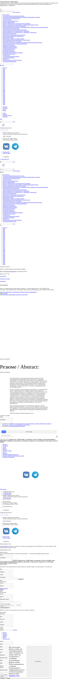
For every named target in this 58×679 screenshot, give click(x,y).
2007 (4, 93)
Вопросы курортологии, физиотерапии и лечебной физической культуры (20, 24)
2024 (4, 71)
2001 (4, 100)
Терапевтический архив (8, 57)
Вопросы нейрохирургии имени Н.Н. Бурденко (14, 26)
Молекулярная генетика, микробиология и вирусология (16, 40)
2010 (4, 89)
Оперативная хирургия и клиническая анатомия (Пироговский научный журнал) (22, 42)
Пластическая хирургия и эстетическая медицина (15, 43)
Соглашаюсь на (6, 423)
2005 (4, 95)
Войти (2, 589)
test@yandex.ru (5, 546)
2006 (4, 94)
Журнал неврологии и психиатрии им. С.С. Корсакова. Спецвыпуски (19, 32)
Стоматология (6, 55)
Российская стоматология (9, 51)
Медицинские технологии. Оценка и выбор (13, 38)
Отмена (8, 678)
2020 (4, 76)
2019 (4, 77)
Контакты (5, 116)
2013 (4, 85)
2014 (4, 84)
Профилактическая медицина (10, 47)
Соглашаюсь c (5, 426)
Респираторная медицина (9, 48)
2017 (4, 80)
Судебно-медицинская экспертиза (11, 56)
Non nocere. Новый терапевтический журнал (13, 16)
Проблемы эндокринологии (9, 46)
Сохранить (3, 678)
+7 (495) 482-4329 (7, 494)
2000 (4, 101)
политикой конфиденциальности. (17, 426)
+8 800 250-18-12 (7, 498)
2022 (4, 74)
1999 (4, 103)
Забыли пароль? (4, 588)
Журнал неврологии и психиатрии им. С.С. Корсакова (16, 31)
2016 (4, 81)
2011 (4, 88)
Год (14, 223)
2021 (4, 75)
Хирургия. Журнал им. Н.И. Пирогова (12, 60)
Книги (4, 110)
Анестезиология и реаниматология (11, 18)
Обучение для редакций (8, 457)
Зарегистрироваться (5, 607)
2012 (4, 86)
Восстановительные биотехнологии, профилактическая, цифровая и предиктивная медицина (25, 27)
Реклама (5, 114)
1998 (4, 104)
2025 (4, 70)
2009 (4, 90)
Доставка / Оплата (7, 115)
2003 (4, 98)
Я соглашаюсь (38, 661)
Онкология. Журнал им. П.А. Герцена (12, 41)
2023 (4, 72)
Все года (2, 65)
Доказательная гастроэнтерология (11, 28)
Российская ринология (8, 50)
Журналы (5, 106)
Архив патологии (7, 19)
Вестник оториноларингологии (10, 21)
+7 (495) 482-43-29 (4, 159)
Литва (4, 637)
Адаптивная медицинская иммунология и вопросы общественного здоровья (21, 17)
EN (3, 124)
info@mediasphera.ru (7, 141)
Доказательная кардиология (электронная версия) (15, 29)
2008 (4, 91)
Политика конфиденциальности (10, 454)
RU (14, 121)
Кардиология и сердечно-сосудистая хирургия (14, 35)
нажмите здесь (14, 675)
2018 (4, 79)
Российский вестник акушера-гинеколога (13, 52)
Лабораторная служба (8, 37)
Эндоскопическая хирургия (9, 61)
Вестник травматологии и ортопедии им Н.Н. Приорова (16, 23)
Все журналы (16, 12)
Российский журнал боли (9, 53)
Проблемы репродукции (9, 45)
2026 (4, 69)
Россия (15, 630)
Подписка (5, 108)
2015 (4, 83)
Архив (4, 109)
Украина (5, 635)
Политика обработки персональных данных (13, 455)
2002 (4, 99)
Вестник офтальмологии (9, 22)
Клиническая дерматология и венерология (13, 36)
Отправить (15, 560)
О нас (4, 113)
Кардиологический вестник (9, 33)
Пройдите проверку (5, 439)
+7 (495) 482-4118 (7, 493)
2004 (4, 96)
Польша (5, 636)
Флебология (6, 59)
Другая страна (6, 638)
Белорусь (5, 633)
